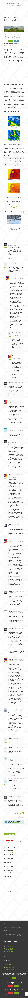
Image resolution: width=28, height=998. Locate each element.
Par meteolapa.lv (8, 893)
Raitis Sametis (11, 591)
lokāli (17, 34)
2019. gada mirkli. (14, 226)
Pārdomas (7, 896)
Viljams (10, 429)
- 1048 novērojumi (19, 524)
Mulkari (10, 611)
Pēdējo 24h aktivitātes (9, 967)
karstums (14, 34)
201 (16, 36)
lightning (10, 243)
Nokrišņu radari (8, 964)
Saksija (10, 263)
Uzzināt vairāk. (21, 976)
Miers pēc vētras (9, 854)
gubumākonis (11, 228)
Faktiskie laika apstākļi (9, 966)
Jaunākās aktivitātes (10, 848)
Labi (14, 977)
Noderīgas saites (8, 971)
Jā (16, 985)
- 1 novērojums (21, 591)
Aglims (10, 796)
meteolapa (21, 36)
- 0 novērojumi (20, 709)
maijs (8, 34)
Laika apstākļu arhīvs (9, 969)
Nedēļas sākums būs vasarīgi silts (11, 44)
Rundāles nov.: (10, 862)
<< (7, 813)
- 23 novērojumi (17, 357)
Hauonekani (13, 277)
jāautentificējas (15, 822)
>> (22, 816)
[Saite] (14, 219)
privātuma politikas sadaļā (14, 996)
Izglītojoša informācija (9, 891)
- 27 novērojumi (17, 263)
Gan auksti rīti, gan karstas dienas (12, 883)
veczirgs (10, 757)
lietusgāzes (20, 34)
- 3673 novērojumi (19, 243)
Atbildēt (5, 247)
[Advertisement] (14, 10)
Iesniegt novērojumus (9, 834)
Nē (10, 985)
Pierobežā (10, 524)
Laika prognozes (10, 36)
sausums (10, 34)
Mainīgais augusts (9, 850)
